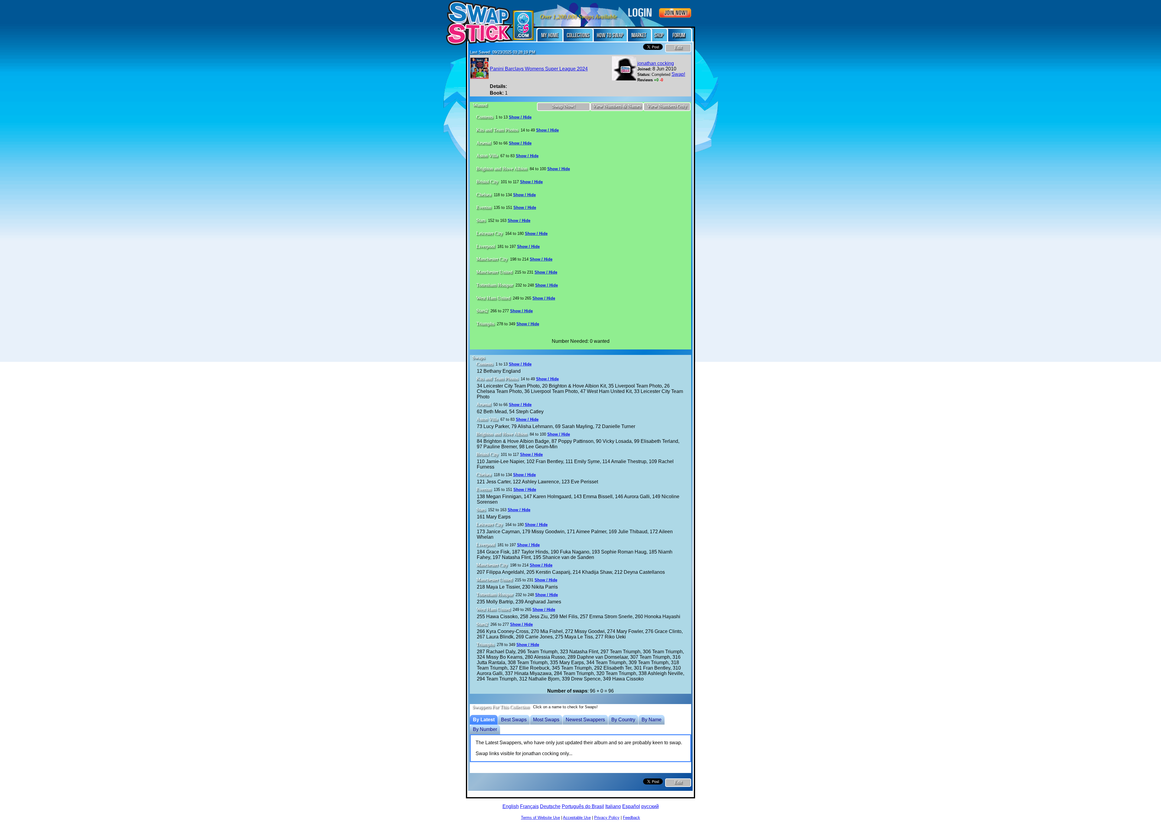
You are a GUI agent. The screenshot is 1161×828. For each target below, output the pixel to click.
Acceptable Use (577, 817)
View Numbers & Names (617, 106)
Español (631, 806)
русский (650, 806)
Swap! (678, 74)
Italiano (613, 806)
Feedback (631, 817)
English (510, 806)
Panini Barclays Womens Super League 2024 (539, 68)
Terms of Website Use (540, 817)
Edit (678, 47)
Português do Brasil (583, 806)
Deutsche (550, 806)
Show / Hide (520, 117)
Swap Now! (563, 106)
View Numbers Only (667, 106)
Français (529, 806)
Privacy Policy (607, 817)
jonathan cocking (655, 63)
